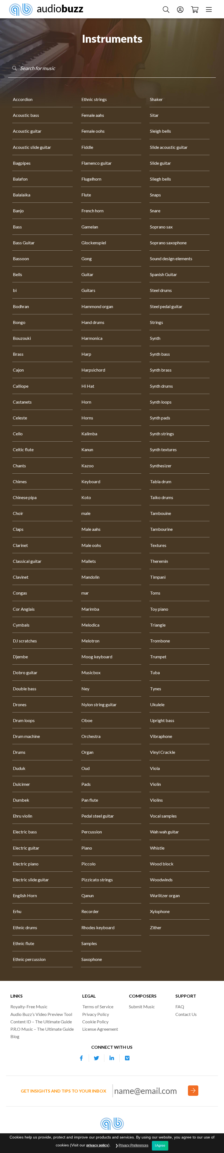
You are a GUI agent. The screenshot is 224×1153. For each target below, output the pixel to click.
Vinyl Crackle (162, 752)
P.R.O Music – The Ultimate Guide (42, 1029)
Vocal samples (163, 815)
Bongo (19, 322)
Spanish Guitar (163, 274)
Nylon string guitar (99, 704)
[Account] (180, 9)
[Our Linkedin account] (112, 1058)
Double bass (24, 688)
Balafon (20, 178)
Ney (85, 688)
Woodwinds (161, 879)
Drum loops (24, 720)
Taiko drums (161, 497)
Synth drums (161, 386)
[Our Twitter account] (96, 1058)
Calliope (20, 386)
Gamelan (89, 226)
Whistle (157, 847)
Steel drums (161, 290)
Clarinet (20, 545)
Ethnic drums (25, 927)
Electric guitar (26, 847)
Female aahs (92, 115)
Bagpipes (22, 163)
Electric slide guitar (31, 879)
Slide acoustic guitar (169, 147)
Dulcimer (21, 784)
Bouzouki (22, 338)
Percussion (91, 831)
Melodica (90, 624)
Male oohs (91, 545)
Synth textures (163, 449)
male (85, 513)
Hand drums (92, 322)
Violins (156, 800)
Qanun (87, 895)
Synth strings (162, 433)
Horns (87, 417)
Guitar (87, 274)
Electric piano (26, 863)
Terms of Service (97, 1006)
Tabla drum (160, 481)
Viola (155, 768)
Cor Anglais (24, 609)
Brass (18, 354)
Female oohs (93, 131)
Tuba (155, 672)
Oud (85, 768)
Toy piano (159, 609)
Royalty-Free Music (29, 1006)
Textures (158, 545)
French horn (92, 210)
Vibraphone (161, 736)
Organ (87, 752)
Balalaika (21, 194)
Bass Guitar (24, 242)
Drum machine (26, 736)
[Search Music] (166, 9)
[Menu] (209, 9)
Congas (20, 592)
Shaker (156, 99)
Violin (155, 784)
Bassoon (21, 258)
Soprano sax (161, 226)
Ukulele (157, 704)
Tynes (155, 688)
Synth (155, 338)
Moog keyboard (96, 656)
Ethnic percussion (29, 959)
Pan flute (89, 800)
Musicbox (91, 672)
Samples (89, 943)
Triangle (158, 624)
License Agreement (100, 1029)
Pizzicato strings (97, 879)
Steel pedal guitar (166, 306)
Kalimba (89, 433)
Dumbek (21, 800)
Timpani (158, 577)
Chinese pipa (25, 497)
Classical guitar (27, 561)
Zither (155, 927)
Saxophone (91, 959)
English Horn (25, 895)
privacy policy (97, 1145)
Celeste (20, 417)
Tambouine (160, 513)
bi (15, 290)
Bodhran (21, 306)
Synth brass (161, 369)
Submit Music (142, 1006)
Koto (86, 497)
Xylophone (160, 911)
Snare (155, 210)
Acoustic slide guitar (32, 147)
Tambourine (161, 529)
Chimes (20, 481)
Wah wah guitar (164, 831)
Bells (17, 274)
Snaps (155, 194)
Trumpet (158, 656)
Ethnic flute (23, 943)
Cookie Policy (95, 1021)
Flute (86, 194)
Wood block (161, 863)
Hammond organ (97, 306)
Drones (19, 704)
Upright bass (162, 720)
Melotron (90, 640)
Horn (86, 401)
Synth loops (161, 401)
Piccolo (88, 863)
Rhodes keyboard (97, 927)
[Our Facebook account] (81, 1058)
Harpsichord (93, 369)
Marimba (90, 609)
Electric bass (25, 831)
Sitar (154, 115)
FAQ (179, 1006)
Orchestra (91, 736)
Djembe (20, 656)
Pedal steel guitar (97, 815)
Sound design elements (171, 258)
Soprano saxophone (168, 242)
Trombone (160, 640)
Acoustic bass (26, 115)
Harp (86, 354)
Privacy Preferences (133, 1145)
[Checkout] (195, 9)
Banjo (18, 210)
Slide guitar (160, 163)
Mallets (88, 561)
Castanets (22, 401)
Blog (14, 1036)
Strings (156, 322)
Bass (17, 226)
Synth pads (160, 417)
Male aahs (91, 529)
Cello (18, 433)
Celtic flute (23, 449)
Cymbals (21, 624)
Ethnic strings (94, 99)
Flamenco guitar (96, 163)
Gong (86, 258)
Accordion (23, 99)
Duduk (19, 768)
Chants (19, 465)
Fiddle (87, 147)
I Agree (160, 1146)
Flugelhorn (91, 178)
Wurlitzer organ (165, 895)
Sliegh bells (160, 178)
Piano (86, 847)
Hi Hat (87, 386)
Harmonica (91, 338)
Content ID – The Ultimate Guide (41, 1021)
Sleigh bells (160, 131)
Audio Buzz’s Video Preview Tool (41, 1014)
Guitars (88, 290)
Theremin (159, 561)
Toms (155, 592)
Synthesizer (161, 465)
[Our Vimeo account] (127, 1058)
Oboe (86, 720)
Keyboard (90, 481)
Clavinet (20, 577)
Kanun (87, 449)
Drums (19, 752)
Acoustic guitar (27, 131)
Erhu (17, 911)
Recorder (90, 911)
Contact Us (186, 1014)
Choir (18, 513)
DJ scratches (25, 640)
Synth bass (160, 354)
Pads (86, 784)
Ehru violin (22, 815)
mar (85, 592)
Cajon (18, 369)
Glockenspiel (93, 242)
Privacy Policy (95, 1014)
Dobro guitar (25, 672)
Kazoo (87, 465)
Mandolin (90, 577)
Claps (18, 529)
